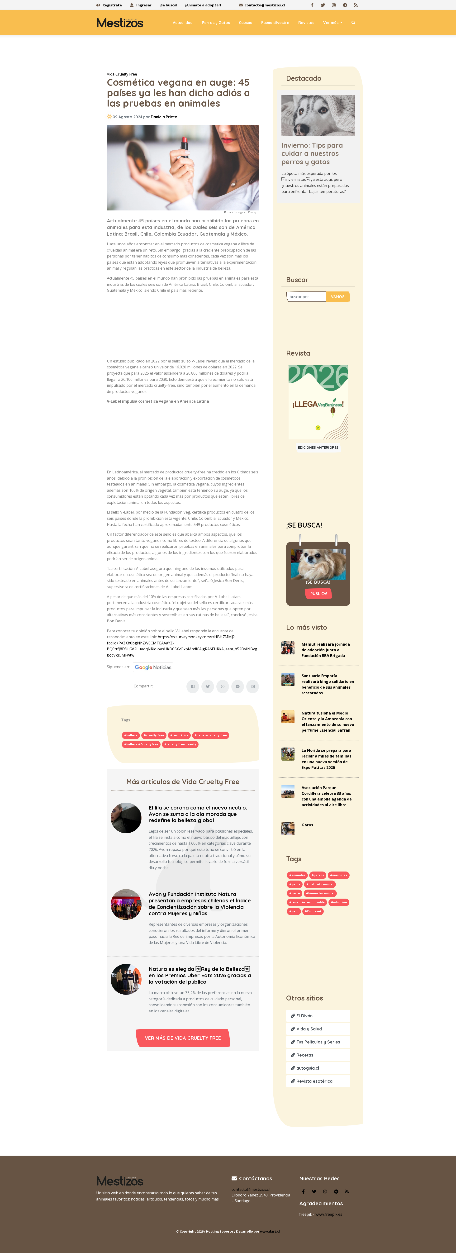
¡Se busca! (168, 5)
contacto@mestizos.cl (265, 5)
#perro (294, 893)
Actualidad (183, 22)
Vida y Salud (308, 1029)
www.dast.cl (270, 1231)
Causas (245, 22)
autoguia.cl (307, 1068)
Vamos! (338, 296)
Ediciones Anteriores (318, 447)
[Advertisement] (228, 54)
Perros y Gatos (216, 22)
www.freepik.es (328, 1214)
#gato (294, 911)
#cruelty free (154, 735)
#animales (297, 875)
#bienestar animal (320, 893)
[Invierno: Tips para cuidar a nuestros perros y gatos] (318, 115)
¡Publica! (318, 593)
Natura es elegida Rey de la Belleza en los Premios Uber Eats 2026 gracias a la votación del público (200, 975)
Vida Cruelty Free (122, 74)
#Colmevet (313, 911)
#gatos (294, 884)
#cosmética (179, 735)
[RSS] (356, 5)
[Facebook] (312, 5)
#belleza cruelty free (211, 735)
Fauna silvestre (275, 22)
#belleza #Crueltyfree (141, 744)
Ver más (331, 22)
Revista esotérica (313, 1081)
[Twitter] (323, 5)
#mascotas (338, 875)
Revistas (306, 22)
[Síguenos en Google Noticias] (151, 666)
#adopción (339, 902)
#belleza (131, 735)
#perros (318, 875)
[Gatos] (287, 828)
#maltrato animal (319, 884)
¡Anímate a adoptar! (203, 5)
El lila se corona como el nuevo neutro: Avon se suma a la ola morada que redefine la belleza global (198, 814)
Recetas (304, 1055)
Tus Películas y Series (317, 1042)
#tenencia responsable (307, 902)
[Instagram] (334, 5)
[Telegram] (345, 5)
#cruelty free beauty (180, 744)
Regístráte (112, 5)
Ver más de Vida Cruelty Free (183, 1038)
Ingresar (143, 5)
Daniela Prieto (164, 116)
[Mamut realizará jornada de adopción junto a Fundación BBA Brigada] (287, 647)
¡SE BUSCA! (304, 525)
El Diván (304, 1016)
